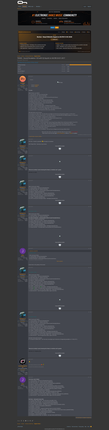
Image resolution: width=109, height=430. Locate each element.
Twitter (34, 86)
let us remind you (60, 133)
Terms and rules (75, 426)
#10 (90, 377)
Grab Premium (32, 136)
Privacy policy (81, 426)
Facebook (35, 85)
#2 (90, 139)
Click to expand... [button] (60, 261)
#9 (90, 359)
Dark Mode (20, 426)
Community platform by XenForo (55, 428)
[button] (34, 6)
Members (38, 6)
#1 (90, 76)
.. (59, 149)
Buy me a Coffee (38, 136)
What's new (30, 6)
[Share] (89, 76)
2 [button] (63, 64)
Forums (24, 6)
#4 (90, 180)
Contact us (69, 426)
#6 (90, 248)
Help (85, 426)
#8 (90, 312)
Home (19, 6)
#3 (90, 155)
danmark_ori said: (32, 251)
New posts (19, 8)
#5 (90, 206)
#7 (90, 267)
